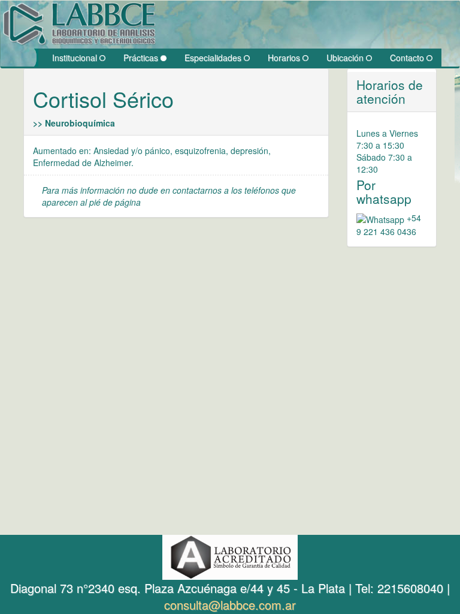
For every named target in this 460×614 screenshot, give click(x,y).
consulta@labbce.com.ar (230, 604)
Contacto (408, 58)
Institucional (75, 58)
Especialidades (214, 58)
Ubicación (346, 58)
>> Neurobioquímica (74, 123)
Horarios (285, 58)
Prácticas (142, 58)
